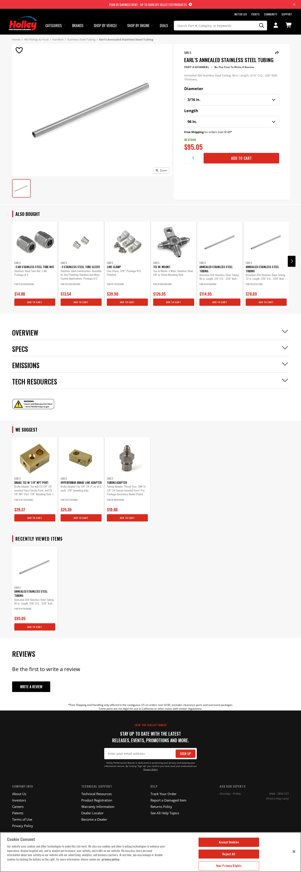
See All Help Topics (164, 813)
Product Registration (96, 800)
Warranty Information (97, 806)
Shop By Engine (138, 25)
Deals (164, 25)
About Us (19, 794)
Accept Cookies (229, 842)
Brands (77, 25)
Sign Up (185, 753)
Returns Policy (161, 806)
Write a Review (31, 686)
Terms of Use (22, 819)
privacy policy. (111, 859)
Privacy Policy (150, 769)
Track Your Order (163, 794)
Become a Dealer (94, 819)
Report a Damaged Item (168, 800)
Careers (18, 806)
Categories (53, 25)
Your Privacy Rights (229, 865)
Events (255, 14)
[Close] (294, 851)
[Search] (261, 25)
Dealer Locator (92, 813)
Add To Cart (241, 158)
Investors (19, 800)
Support (286, 14)
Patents (17, 813)
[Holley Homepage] (23, 19)
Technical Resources (96, 794)
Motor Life (240, 14)
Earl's (187, 52)
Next (291, 261)
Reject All (228, 854)
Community (270, 14)
